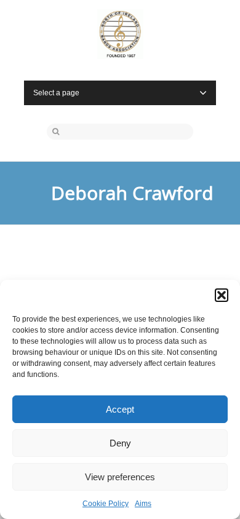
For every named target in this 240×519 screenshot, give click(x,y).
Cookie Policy (105, 503)
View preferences (120, 477)
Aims (143, 503)
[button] (221, 295)
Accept (120, 409)
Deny (120, 443)
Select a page (56, 93)
